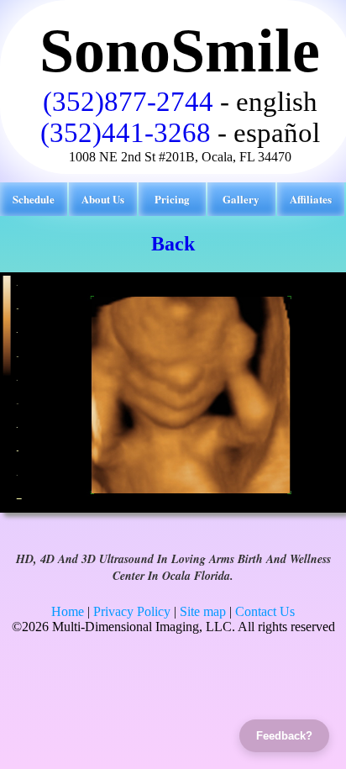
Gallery (241, 199)
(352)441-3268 (125, 133)
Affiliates (311, 199)
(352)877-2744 (128, 102)
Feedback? (284, 735)
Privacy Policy (131, 611)
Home (67, 611)
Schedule (34, 199)
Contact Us (265, 611)
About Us (102, 199)
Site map (203, 611)
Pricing (172, 199)
